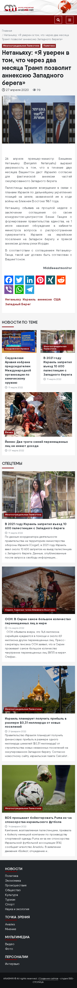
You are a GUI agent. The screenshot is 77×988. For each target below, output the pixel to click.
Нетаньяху (13, 299)
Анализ (10, 924)
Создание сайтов (48, 978)
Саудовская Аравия (17, 348)
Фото (9, 949)
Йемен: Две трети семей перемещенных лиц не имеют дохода (36, 444)
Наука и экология (17, 909)
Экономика (13, 880)
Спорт (10, 904)
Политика (49, 45)
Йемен (9, 432)
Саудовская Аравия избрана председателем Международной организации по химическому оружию (18, 370)
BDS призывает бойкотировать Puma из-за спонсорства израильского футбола (38, 820)
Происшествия (15, 885)
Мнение (10, 929)
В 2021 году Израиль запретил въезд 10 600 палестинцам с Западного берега (57, 366)
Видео (9, 944)
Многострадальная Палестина (21, 45)
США (57, 299)
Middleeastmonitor (57, 268)
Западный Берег (18, 304)
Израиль (29, 299)
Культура (11, 895)
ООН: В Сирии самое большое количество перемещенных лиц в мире (38, 621)
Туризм (10, 899)
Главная (7, 30)
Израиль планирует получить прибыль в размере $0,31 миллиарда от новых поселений (36, 722)
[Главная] (19, 8)
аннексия (45, 299)
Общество (13, 890)
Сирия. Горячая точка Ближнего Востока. (30, 609)
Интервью (12, 964)
